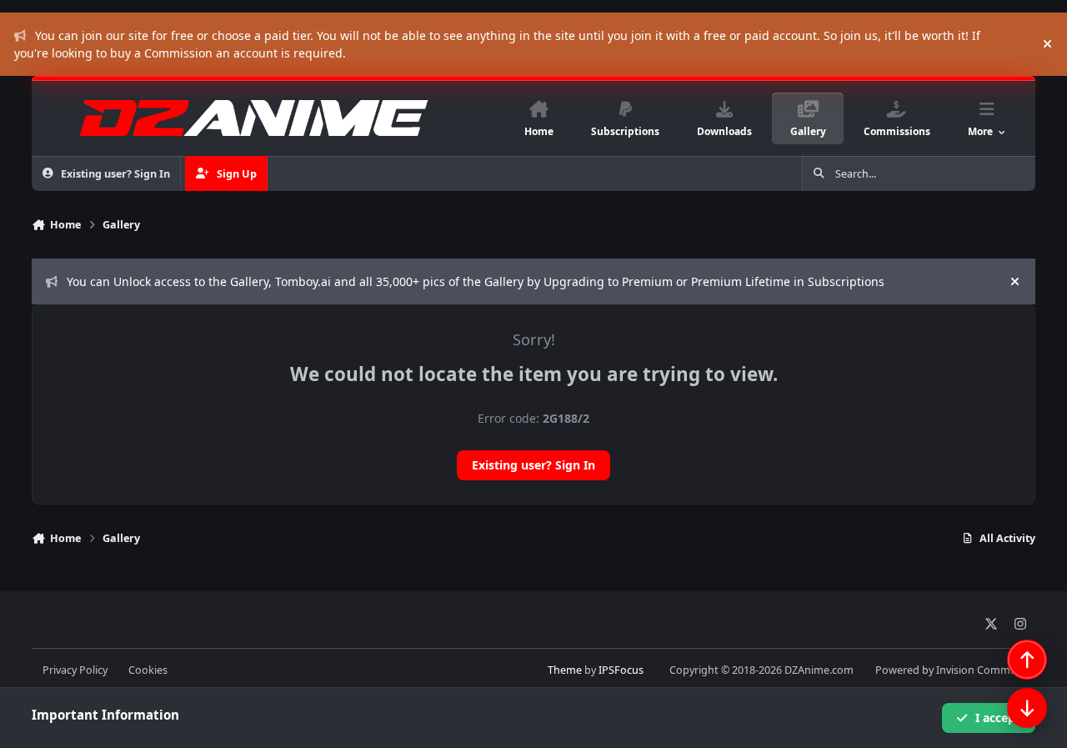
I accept (997, 717)
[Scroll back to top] (1027, 660)
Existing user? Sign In (533, 465)
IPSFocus (621, 670)
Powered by (955, 670)
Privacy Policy (75, 670)
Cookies (148, 670)
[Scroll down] (1027, 708)
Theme (565, 670)
